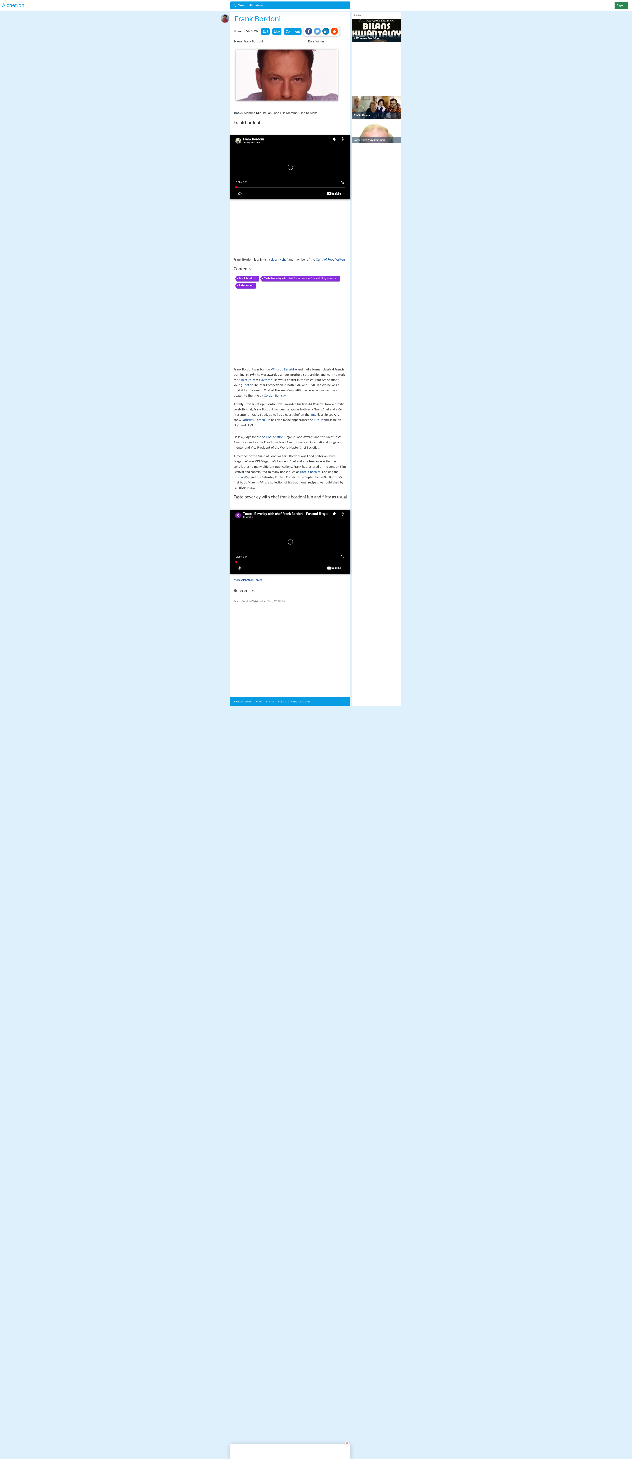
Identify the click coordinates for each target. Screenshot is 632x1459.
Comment (293, 31)
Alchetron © (300, 1161)
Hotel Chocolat (310, 528)
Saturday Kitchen (253, 420)
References (245, 285)
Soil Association (273, 493)
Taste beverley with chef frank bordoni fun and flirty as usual (300, 278)
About (242, 1161)
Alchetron (13, 5)
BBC (313, 415)
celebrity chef (278, 259)
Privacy (270, 1161)
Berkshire (290, 369)
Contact (282, 1161)
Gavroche (265, 380)
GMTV (318, 420)
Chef (246, 385)
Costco (238, 533)
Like (277, 31)
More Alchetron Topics (248, 636)
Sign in (621, 5)
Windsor (276, 369)
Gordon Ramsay (275, 396)
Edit (265, 31)
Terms (258, 1161)
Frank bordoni (247, 278)
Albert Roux (246, 380)
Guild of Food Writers (330, 259)
